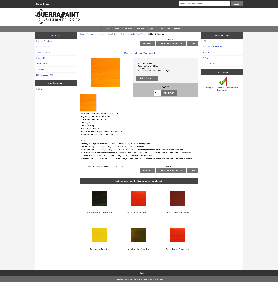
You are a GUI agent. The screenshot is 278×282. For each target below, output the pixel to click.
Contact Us (41, 58)
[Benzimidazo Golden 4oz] (88, 102)
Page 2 (39, 89)
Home (39, 4)
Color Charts (127, 29)
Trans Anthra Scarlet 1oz (177, 249)
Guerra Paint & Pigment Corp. (138, 279)
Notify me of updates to (222, 89)
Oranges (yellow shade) (132, 34)
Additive (106, 29)
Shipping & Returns (44, 41)
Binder (116, 29)
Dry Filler (151, 29)
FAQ (204, 41)
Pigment (90, 34)
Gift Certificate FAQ (44, 75)
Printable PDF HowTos (212, 47)
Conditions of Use (43, 52)
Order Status (41, 64)
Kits (168, 29)
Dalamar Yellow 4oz (99, 249)
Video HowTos (209, 64)
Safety (205, 58)
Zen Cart (160, 279)
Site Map (40, 69)
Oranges (117, 34)
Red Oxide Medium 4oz (177, 212)
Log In (49, 4)
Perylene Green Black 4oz (99, 212)
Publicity (206, 52)
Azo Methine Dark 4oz (138, 249)
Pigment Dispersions (103, 34)
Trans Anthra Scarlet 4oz (138, 212)
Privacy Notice (42, 47)
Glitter (161, 29)
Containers (140, 29)
